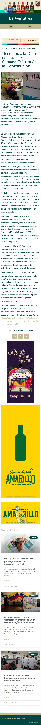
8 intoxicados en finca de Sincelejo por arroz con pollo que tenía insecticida (20, 678)
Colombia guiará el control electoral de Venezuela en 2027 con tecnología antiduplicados (19, 620)
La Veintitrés (20, 18)
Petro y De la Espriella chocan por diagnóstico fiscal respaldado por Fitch (18, 561)
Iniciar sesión (34, 722)
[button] (11, 26)
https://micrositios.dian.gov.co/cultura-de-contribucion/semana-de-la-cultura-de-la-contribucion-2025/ (20, 321)
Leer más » (7, 581)
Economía (32, 48)
